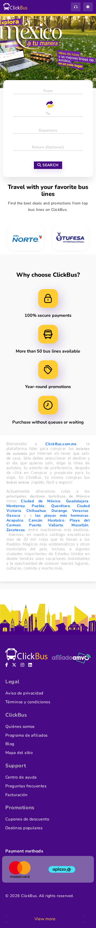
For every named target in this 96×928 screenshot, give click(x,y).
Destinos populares (23, 828)
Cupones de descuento (27, 819)
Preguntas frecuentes (25, 786)
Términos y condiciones (27, 702)
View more (44, 919)
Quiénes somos (20, 726)
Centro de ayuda (21, 777)
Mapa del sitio (19, 752)
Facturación (16, 794)
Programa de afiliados (26, 735)
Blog (9, 744)
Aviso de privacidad (24, 693)
